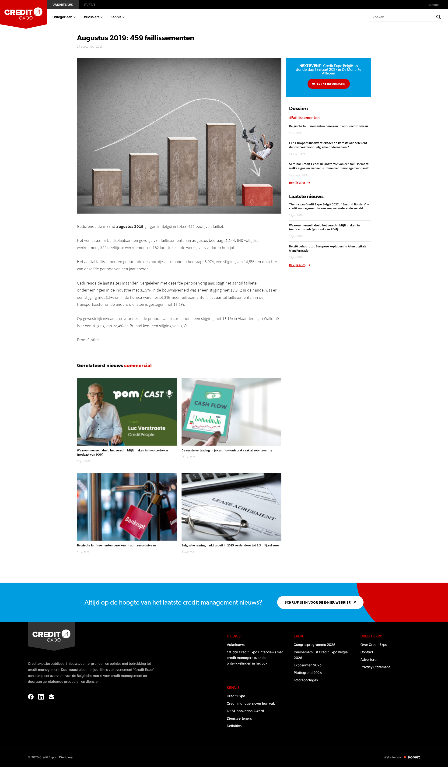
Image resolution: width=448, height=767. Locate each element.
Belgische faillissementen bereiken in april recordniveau (116, 545)
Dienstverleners (239, 718)
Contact (366, 652)
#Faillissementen (304, 117)
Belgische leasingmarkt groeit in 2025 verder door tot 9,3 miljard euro (230, 545)
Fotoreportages (306, 680)
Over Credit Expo (373, 644)
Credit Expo (236, 695)
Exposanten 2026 (308, 665)
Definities (234, 725)
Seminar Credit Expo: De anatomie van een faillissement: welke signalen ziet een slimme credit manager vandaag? (329, 166)
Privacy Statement (375, 667)
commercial (138, 365)
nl (443, 4)
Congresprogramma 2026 (314, 644)
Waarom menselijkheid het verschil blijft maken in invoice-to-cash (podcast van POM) (123, 452)
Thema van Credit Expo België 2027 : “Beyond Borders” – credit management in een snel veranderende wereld (329, 206)
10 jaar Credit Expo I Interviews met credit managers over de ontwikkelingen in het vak (255, 657)
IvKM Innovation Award (245, 710)
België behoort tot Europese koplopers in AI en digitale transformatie (327, 248)
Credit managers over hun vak (251, 703)
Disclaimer (66, 757)
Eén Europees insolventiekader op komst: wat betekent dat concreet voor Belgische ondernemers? (328, 145)
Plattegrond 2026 (308, 672)
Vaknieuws (236, 644)
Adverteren (369, 659)
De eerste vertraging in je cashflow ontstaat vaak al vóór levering (227, 450)
